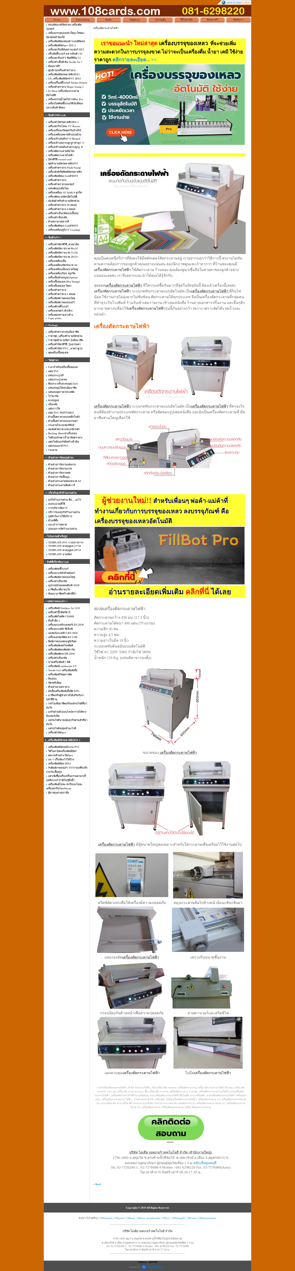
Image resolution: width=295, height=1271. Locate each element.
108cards (191, 1218)
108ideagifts (178, 1218)
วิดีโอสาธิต (186, 19)
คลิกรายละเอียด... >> (134, 59)
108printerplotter (207, 1218)
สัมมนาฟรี (212, 19)
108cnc (166, 1218)
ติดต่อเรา (238, 19)
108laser (130, 1218)
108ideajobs (105, 1218)
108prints (119, 1218)
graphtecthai (153, 1218)
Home (56, 19)
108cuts (141, 1218)
